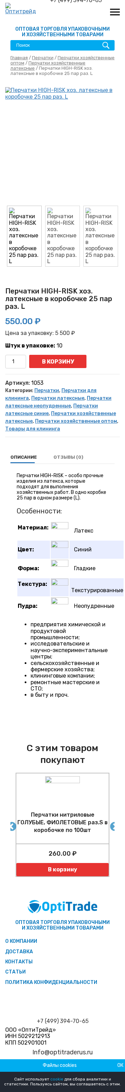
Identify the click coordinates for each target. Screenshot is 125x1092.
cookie (56, 1079)
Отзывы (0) (68, 457)
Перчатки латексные (57, 398)
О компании (21, 941)
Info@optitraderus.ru (62, 1052)
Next (112, 825)
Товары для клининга (32, 429)
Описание (23, 457)
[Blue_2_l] (62, 144)
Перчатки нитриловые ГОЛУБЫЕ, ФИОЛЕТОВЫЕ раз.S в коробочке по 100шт (62, 822)
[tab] (23, 457)
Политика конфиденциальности (51, 982)
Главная (19, 57)
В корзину (58, 361)
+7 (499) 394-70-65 (63, 1021)
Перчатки (42, 57)
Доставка (19, 952)
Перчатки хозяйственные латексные (47, 65)
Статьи (15, 972)
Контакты (19, 962)
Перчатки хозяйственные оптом (76, 421)
